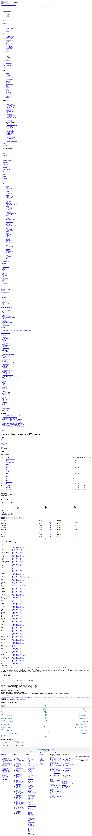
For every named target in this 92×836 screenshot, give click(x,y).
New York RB (19, 782)
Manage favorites (5, 292)
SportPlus (8, 252)
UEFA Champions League (9, 317)
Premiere (8, 249)
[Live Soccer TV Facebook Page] (56, 792)
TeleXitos (8, 254)
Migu (13, 567)
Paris (7, 473)
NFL (69, 776)
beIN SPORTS (9, 188)
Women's (5, 264)
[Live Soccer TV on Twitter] (56, 795)
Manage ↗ (6, 294)
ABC (7, 187)
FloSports (8, 236)
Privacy (66, 761)
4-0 (5, 513)
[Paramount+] (20, 330)
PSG (7, 480)
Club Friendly (9, 63)
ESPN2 (7, 195)
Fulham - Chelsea (57, 759)
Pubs (66, 766)
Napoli (7, 89)
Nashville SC (10, 104)
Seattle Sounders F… (12, 137)
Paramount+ (8, 203)
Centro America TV (10, 230)
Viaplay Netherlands (16, 619)
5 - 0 (50, 531)
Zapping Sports (9, 258)
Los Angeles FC (10, 126)
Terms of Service (18, 745)
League (3, 289)
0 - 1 (50, 529)
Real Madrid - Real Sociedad (55, 761)
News (4, 263)
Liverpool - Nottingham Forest (54, 769)
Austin (18, 812)
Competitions (4, 307)
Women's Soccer (68, 757)
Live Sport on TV (68, 775)
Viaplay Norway (15, 622)
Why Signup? (21, 742)
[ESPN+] (30, 330)
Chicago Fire (9, 106)
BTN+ (7, 228)
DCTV (7, 233)
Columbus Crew (20, 787)
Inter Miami (18, 775)
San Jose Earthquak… (11, 127)
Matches (5, 8)
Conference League (10, 38)
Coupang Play (15, 604)
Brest (7, 464)
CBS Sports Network (10, 193)
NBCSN (8, 211)
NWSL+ (8, 247)
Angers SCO (9, 482)
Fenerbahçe (8, 96)
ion (6, 241)
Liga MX (8, 57)
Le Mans (8, 466)
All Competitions (7, 65)
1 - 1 (50, 536)
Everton (7, 80)
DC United (9, 114)
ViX (7, 257)
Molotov (23, 585)
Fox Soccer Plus (9, 196)
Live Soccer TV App (69, 758)
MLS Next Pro (9, 244)
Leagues (5, 23)
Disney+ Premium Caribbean (18, 550)
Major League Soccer (10, 28)
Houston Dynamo (11, 123)
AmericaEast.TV (9, 222)
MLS (4, 272)
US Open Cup (9, 29)
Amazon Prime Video (10, 220)
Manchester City (9, 76)
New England (19, 777)
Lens (7, 460)
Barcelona (8, 81)
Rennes (2, 438)
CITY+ (7, 231)
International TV (4, 448)
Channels (5, 145)
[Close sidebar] (1, 429)
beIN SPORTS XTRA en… (31, 802)
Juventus (8, 85)
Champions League (10, 36)
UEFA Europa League (8, 322)
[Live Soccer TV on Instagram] (56, 797)
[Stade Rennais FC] (3, 444)
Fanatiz (7, 186)
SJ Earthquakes (19, 798)
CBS (7, 190)
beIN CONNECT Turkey (17, 655)
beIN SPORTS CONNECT (18, 547)
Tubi (7, 255)
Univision (8, 217)
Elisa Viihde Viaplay (16, 583)
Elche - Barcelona (57, 758)
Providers (67, 765)
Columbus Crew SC (11, 117)
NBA (66, 776)
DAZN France (20, 549)
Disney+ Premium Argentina (18, 553)
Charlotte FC (9, 110)
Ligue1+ (13, 585)
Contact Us (67, 772)
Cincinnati (18, 779)
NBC (7, 192)
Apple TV (8, 202)
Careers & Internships (69, 764)
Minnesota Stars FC (11, 136)
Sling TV (42, 757)
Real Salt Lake (10, 132)
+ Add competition (7, 310)
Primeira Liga (9, 46)
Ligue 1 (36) (21, 517)
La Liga (7, 41)
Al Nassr (8, 97)
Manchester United (10, 77)
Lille (7, 476)
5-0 (6, 514)
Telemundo (8, 212)
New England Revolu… (12, 107)
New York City (19, 781)
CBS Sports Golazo (10, 229)
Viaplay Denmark (15, 573)
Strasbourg (8, 489)
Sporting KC (19, 813)
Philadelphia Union (11, 118)
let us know (39, 671)
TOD (24, 655)
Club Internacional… (11, 105)
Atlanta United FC (11, 121)
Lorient (2, 437)
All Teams (5, 143)
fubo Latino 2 (9, 240)
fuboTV (7, 206)
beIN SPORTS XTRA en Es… (10, 376)
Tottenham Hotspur (10, 79)
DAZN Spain (14, 549)
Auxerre (8, 487)
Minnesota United (21, 807)
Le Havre (8, 475)
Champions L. (6, 267)
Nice (7, 469)
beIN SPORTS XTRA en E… (12, 226)
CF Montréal (10, 120)
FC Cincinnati (10, 109)
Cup (76, 532)
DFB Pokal (8, 49)
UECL (4, 269)
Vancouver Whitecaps (18, 795)
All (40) (2, 517)
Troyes (7, 471)
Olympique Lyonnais (10, 462)
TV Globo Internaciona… (11, 213)
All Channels (6, 261)
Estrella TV (8, 234)
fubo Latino (8, 239)
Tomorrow (8, 15)
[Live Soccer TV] (5, 1)
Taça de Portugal (9, 48)
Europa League (9, 37)
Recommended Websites (68, 768)
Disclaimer (67, 763)
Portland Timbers (10, 133)
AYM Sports (9, 224)
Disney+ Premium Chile (17, 559)
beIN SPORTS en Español (9, 354)
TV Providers (40, 754)
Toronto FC (9, 116)
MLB (66, 777)
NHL (71, 776)
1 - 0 (50, 532)
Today (7, 14)
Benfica (7, 90)
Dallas (17, 800)
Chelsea (7, 74)
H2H (2, 447)
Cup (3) (7, 517)
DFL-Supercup (9, 47)
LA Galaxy (9, 134)
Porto (7, 91)
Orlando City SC (11, 115)
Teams (4, 67)
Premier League (9, 40)
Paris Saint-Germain (10, 95)
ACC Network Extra (10, 219)
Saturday (8, 16)
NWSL (7, 31)
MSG (7, 245)
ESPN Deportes (9, 197)
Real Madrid (8, 82)
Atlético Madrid (9, 84)
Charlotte (18, 780)
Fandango (8, 235)
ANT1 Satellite (9, 223)
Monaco (8, 478)
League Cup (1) (14, 517)
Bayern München (9, 92)
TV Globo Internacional (8, 362)
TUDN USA (9, 207)
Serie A (7, 42)
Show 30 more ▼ (46, 538)
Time (8, 289)
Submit (15, 742)
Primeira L (5, 280)
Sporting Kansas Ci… (12, 141)
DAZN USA (9, 209)
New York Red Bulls (11, 112)
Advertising (67, 760)
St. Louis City (19, 801)
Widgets (66, 759)
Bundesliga (8, 43)
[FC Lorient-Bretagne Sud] (3, 439)
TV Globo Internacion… (31, 786)
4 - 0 (50, 522)
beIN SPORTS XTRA (11, 225)
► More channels (4, 410)
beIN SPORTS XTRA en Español (78, 697)
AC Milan (8, 87)
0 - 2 (50, 520)
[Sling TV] (8, 330)
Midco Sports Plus (10, 242)
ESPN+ (7, 199)
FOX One (8, 238)
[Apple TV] (14, 330)
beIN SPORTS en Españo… (12, 204)
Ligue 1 (7, 45)
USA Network (9, 208)
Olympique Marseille (10, 459)
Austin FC (9, 139)
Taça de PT (5, 283)
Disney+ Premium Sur (16, 568)
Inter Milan (8, 86)
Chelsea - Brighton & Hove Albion (56, 771)
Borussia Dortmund (10, 93)
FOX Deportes (9, 215)
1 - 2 (50, 523)
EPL (4, 274)
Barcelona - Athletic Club (54, 764)
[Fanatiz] (26, 330)
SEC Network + (9, 251)
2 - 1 (50, 525)
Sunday (7, 17)
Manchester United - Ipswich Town (55, 776)
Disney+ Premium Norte (17, 570)
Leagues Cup (9, 56)
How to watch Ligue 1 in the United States (16, 699)
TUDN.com (8, 256)
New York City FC (11, 111)
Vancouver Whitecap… (12, 125)
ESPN (7, 191)
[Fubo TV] (3, 330)
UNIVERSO (9, 214)
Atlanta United (20, 792)
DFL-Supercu (6, 281)
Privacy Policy (9, 745)
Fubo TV (42, 758)
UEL (4, 268)
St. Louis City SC (11, 130)
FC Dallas (9, 128)
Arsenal (7, 73)
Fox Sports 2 (9, 201)
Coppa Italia (8, 51)
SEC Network (9, 250)
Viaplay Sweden (15, 649)
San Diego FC (10, 138)
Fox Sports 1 (9, 198)
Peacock (8, 218)
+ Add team (5, 297)
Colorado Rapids (10, 131)
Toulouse (8, 485)
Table (2, 445)
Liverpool (8, 75)
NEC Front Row (9, 246)
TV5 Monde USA (11, 698)
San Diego (19, 811)
